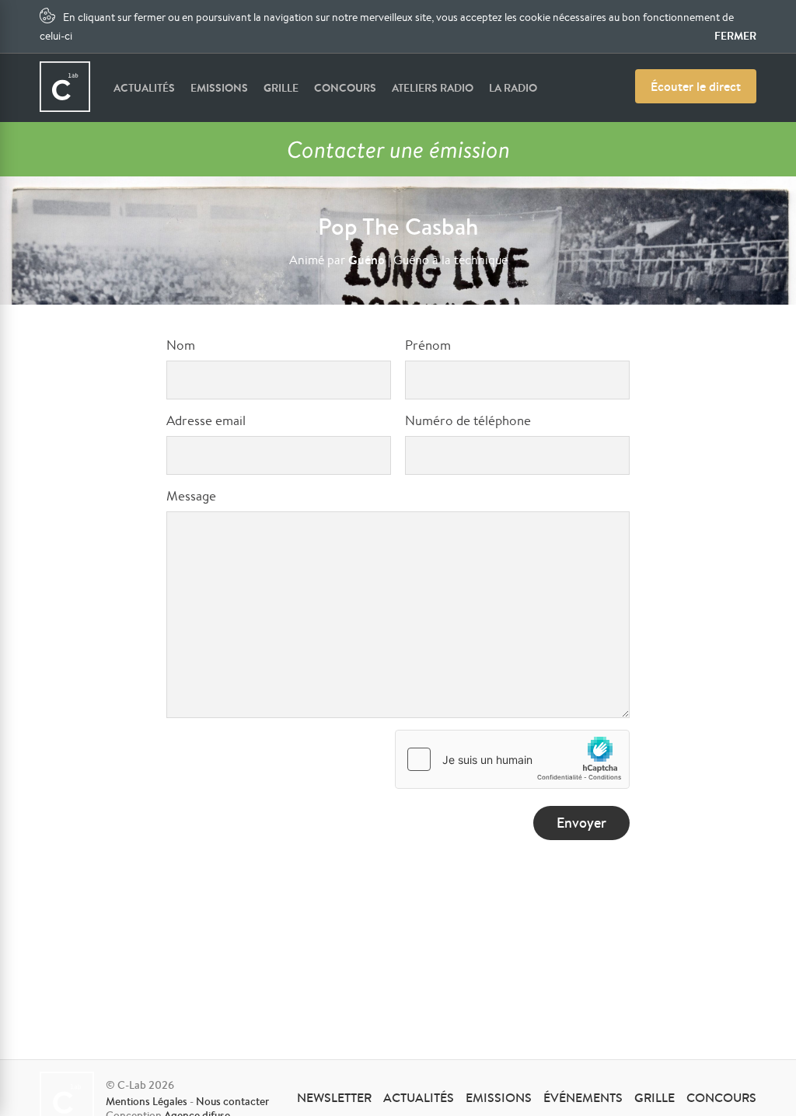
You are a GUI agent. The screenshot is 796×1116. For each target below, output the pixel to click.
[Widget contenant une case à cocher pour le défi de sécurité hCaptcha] (512, 759)
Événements (583, 1097)
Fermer (735, 36)
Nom (180, 345)
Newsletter (334, 1097)
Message (191, 495)
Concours (345, 88)
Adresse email (206, 420)
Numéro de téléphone (468, 420)
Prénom (428, 345)
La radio (513, 88)
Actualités (144, 88)
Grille (281, 88)
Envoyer (581, 822)
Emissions (219, 88)
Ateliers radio (432, 88)
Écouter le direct (696, 86)
